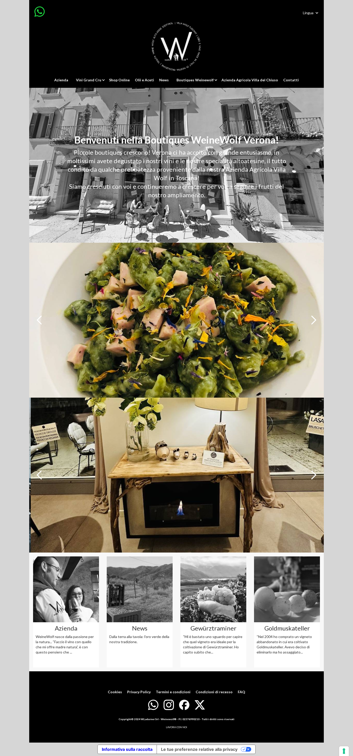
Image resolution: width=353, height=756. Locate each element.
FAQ (241, 692)
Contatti (291, 80)
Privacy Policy (139, 692)
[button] (311, 13)
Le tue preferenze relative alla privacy (199, 749)
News (164, 80)
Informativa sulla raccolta (127, 749)
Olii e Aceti (144, 80)
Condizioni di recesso (214, 692)
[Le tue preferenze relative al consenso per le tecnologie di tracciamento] (344, 751)
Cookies (115, 692)
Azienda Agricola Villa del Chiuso (249, 80)
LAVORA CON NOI (176, 727)
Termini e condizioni (173, 692)
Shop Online (119, 80)
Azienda (61, 80)
